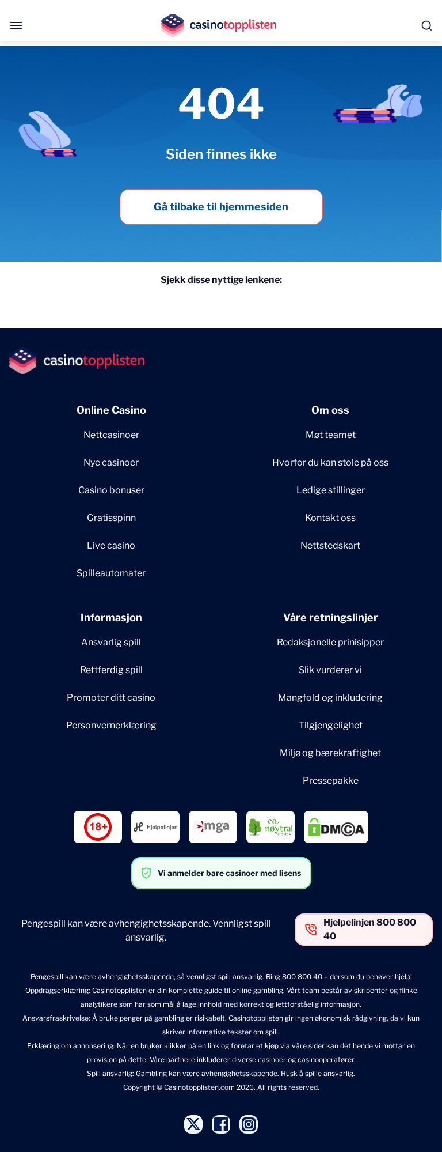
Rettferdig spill (111, 669)
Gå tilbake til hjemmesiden (221, 207)
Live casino (111, 545)
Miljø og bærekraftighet (330, 752)
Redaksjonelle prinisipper (330, 642)
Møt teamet (331, 434)
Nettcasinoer (111, 434)
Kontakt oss (330, 517)
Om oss (330, 410)
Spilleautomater (111, 573)
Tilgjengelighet (331, 725)
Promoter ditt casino (111, 697)
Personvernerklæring (111, 725)
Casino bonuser (111, 490)
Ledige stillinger (330, 490)
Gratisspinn (111, 517)
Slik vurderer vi (330, 669)
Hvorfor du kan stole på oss (330, 462)
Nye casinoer (111, 462)
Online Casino (111, 410)
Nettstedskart (330, 545)
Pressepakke (331, 780)
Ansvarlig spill (111, 642)
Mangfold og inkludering (330, 697)
